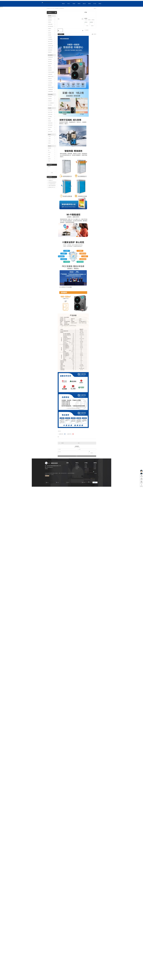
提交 (95, 482)
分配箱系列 (49, 28)
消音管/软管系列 (50, 43)
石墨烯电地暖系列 (50, 91)
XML (49, 474)
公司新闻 (95, 464)
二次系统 (49, 138)
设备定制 (49, 129)
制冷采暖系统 (57, 8)
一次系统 (49, 136)
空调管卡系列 (50, 78)
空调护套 (93, 19)
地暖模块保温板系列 (50, 87)
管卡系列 (49, 30)
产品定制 (76, 468)
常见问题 (95, 467)
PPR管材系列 (50, 80)
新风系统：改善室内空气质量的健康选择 (52, 178)
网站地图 (46, 474)
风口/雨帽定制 (50, 116)
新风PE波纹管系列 (50, 26)
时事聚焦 (95, 468)
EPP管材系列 (50, 96)
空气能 (52, 172)
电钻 (48, 150)
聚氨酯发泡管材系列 (50, 76)
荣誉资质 (86, 467)
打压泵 (49, 154)
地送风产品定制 (50, 114)
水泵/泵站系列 (50, 63)
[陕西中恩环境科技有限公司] (46, 3)
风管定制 (49, 118)
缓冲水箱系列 (50, 61)
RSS (48, 474)
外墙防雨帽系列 (50, 39)
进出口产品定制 (50, 131)
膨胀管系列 (49, 65)
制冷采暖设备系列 (61, 8)
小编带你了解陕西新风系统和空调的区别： (52, 185)
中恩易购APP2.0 (50, 180)
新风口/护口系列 (50, 41)
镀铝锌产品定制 (50, 112)
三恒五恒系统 (50, 94)
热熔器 (49, 156)
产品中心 (53, 8)
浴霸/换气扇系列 (50, 24)
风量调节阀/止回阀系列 (51, 45)
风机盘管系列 (50, 59)
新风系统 (49, 15)
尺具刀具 (49, 152)
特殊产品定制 (50, 127)
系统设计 (49, 134)
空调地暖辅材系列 (50, 89)
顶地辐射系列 (50, 98)
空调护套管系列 (50, 74)
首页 (51, 8)
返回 (94, 8)
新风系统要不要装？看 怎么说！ (52, 187)
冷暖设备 (89, 19)
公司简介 (86, 464)
